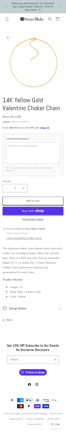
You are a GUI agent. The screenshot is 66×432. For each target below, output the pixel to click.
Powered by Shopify (38, 413)
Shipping (6, 121)
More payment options (33, 219)
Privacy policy (57, 413)
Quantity (7, 181)
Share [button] (9, 320)
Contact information (35, 419)
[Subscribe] (55, 360)
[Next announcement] (59, 6)
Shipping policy (16, 419)
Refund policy (54, 419)
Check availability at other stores (24, 238)
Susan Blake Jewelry (20, 413)
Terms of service (34, 424)
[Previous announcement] (6, 6)
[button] (7, 19)
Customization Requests (17, 139)
